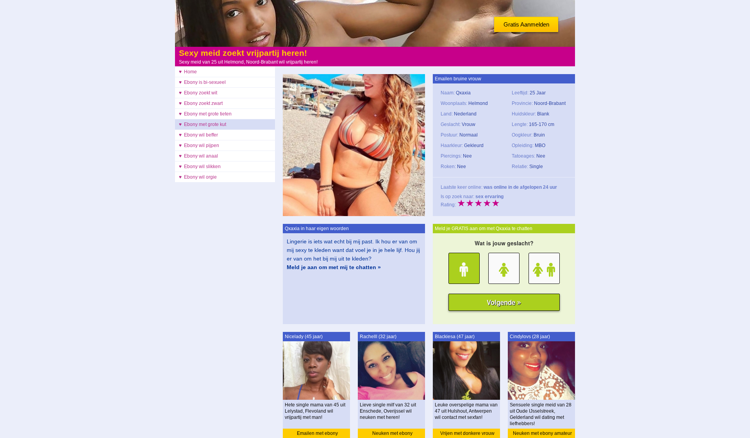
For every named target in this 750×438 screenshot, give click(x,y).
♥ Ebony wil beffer (198, 135)
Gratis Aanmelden (526, 24)
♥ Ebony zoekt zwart (201, 103)
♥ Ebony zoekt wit (198, 93)
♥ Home (188, 71)
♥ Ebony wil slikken (200, 166)
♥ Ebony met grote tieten (205, 114)
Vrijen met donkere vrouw (467, 433)
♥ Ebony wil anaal (198, 156)
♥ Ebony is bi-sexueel (202, 82)
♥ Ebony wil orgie (198, 177)
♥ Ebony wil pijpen (199, 145)
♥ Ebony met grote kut (202, 124)
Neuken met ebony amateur (542, 433)
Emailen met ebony (317, 433)
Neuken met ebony (392, 433)
